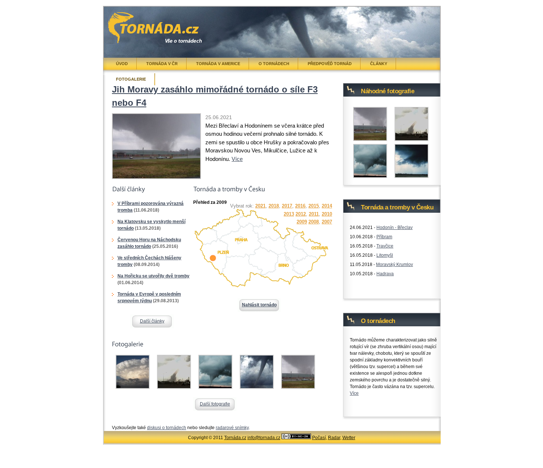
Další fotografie (215, 404)
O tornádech (274, 63)
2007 (327, 222)
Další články (152, 321)
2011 (314, 214)
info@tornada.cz (263, 437)
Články (378, 63)
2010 (327, 214)
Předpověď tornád (330, 63)
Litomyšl (384, 255)
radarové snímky (232, 427)
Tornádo (123, 18)
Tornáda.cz (235, 437)
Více (237, 159)
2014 (327, 206)
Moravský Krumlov (394, 264)
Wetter (348, 437)
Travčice (384, 246)
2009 (302, 222)
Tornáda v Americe (218, 63)
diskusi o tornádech (166, 427)
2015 (313, 206)
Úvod (122, 63)
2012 (301, 214)
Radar (334, 437)
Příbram (384, 236)
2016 (300, 206)
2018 (274, 206)
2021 (260, 206)
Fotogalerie (131, 79)
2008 (313, 222)
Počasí (319, 437)
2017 (287, 206)
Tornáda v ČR (162, 63)
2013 (289, 214)
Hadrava (385, 273)
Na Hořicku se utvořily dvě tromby (153, 276)
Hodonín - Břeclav (394, 227)
